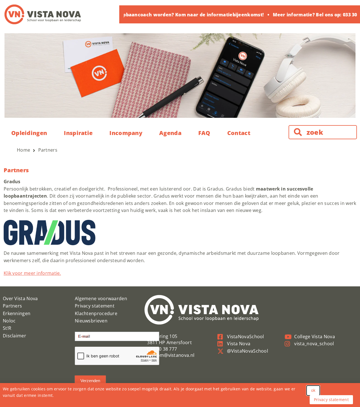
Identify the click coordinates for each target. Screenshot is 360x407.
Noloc (9, 321)
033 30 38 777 (162, 349)
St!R (7, 328)
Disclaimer (14, 336)
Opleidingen (29, 133)
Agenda (170, 133)
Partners (12, 306)
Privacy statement (94, 306)
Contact (238, 133)
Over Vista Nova (20, 298)
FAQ (204, 133)
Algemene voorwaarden (101, 298)
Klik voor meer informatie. (32, 273)
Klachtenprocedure (96, 313)
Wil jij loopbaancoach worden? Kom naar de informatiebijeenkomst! (179, 15)
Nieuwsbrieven (91, 321)
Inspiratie (78, 133)
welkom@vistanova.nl (170, 355)
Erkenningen (16, 313)
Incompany (125, 133)
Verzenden (90, 380)
